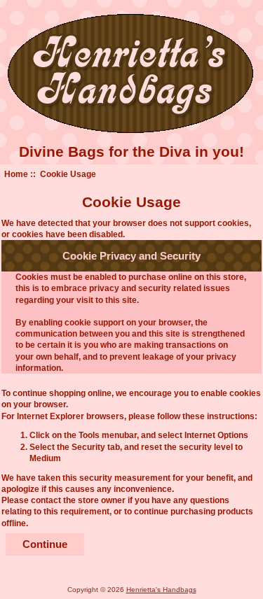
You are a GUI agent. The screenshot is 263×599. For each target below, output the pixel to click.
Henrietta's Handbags (161, 589)
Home (16, 173)
